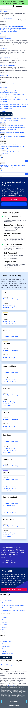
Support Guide (8, 120)
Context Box (6, 30)
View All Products (6, 114)
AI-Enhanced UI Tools (6, 104)
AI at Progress (4, 11)
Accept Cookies (14, 701)
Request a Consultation (14, 589)
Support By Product (5, 118)
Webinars (21, 125)
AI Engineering (4, 35)
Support (2, 117)
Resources (3, 124)
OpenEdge (14, 92)
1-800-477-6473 (4, 167)
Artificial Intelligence (5, 38)
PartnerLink (10, 165)
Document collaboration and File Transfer (15, 106)
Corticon (21, 91)
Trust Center (21, 152)
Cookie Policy (4, 695)
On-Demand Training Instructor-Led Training (9, 358)
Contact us (6, 657)
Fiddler (23, 104)
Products (2, 82)
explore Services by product (14, 204)
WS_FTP (6, 111)
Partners (2, 134)
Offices (6, 153)
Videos (2, 127)
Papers (17, 125)
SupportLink (3, 165)
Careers (2, 153)
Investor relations (6, 646)
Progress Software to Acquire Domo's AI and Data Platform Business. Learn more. (13, 2)
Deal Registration (4, 138)
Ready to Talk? (13, 167)
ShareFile (2, 96)
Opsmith (8, 32)
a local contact (8, 666)
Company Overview (5, 145)
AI (1, 9)
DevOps (2, 97)
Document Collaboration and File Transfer (13, 610)
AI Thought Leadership (6, 18)
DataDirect (15, 91)
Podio (6, 96)
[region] (14, 697)
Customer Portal (15, 118)
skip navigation (6, 7)
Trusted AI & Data (4, 84)
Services (2, 122)
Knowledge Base (17, 127)
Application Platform (5, 92)
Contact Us (14, 199)
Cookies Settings (14, 705)
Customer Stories (8, 129)
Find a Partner (4, 136)
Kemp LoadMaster (16, 99)
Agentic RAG (11, 26)
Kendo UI (21, 94)
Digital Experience (5, 57)
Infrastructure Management (7, 65)
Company (3, 141)
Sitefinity (12, 94)
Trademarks (11, 685)
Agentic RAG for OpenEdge (12, 28)
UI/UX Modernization (9, 505)
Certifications (7, 405)
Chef (6, 97)
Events (2, 129)
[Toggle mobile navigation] (1, 176)
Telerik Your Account (19, 165)
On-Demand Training (18, 132)
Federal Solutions (4, 75)
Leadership (14, 145)
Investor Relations (5, 152)
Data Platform (3, 26)
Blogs (23, 127)
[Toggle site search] (1, 169)
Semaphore (9, 91)
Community (15, 120)
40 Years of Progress (7, 653)
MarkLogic (3, 91)
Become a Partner (13, 136)
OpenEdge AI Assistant (16, 30)
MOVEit (11, 96)
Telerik (17, 94)
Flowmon (8, 99)
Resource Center (10, 125)
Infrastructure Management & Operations (13, 605)
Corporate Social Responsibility (15, 146)
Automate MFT (6, 109)
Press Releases (14, 152)
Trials (3, 619)
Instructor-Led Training (6, 132)
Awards (4, 644)
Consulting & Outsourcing (10, 299)
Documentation (8, 127)
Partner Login (21, 136)
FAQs (15, 129)
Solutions (2, 37)
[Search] (1, 155)
